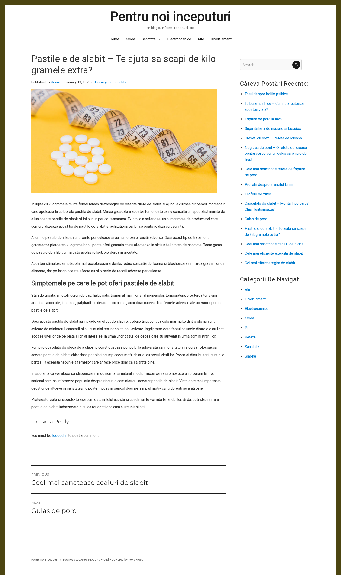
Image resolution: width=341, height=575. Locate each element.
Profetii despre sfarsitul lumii (269, 184)
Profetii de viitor (258, 194)
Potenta (251, 327)
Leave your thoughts (110, 82)
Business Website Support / (82, 559)
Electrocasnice (179, 39)
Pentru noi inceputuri (170, 16)
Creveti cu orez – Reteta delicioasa (273, 138)
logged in (59, 435)
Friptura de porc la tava (263, 119)
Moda (130, 39)
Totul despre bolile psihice (266, 94)
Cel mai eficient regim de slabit (270, 263)
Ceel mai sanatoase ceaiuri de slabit (274, 244)
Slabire (250, 356)
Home (114, 39)
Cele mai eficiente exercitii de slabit (274, 253)
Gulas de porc (256, 219)
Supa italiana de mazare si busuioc (273, 128)
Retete (250, 337)
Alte (201, 39)
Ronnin (56, 82)
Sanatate (149, 39)
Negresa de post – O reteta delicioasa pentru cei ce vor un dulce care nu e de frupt (276, 153)
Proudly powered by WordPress (122, 559)
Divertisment (221, 39)
